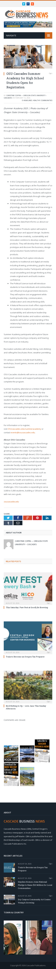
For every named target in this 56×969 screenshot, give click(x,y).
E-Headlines (27, 100)
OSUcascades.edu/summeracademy (24, 429)
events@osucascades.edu (23, 432)
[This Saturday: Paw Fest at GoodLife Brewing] (28, 588)
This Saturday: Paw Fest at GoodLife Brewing (27, 607)
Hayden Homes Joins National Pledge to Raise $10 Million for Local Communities (35, 885)
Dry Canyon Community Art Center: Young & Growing (34, 901)
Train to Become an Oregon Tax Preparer (25, 656)
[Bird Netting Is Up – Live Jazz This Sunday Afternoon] (28, 687)
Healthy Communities (42, 100)
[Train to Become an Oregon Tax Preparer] (28, 637)
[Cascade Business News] (28, 12)
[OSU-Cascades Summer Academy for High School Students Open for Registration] (28, 57)
